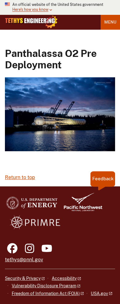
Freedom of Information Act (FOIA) (46, 293)
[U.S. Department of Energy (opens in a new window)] (32, 205)
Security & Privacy (23, 278)
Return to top (20, 177)
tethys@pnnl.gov (24, 260)
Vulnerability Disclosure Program (44, 285)
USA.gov (99, 293)
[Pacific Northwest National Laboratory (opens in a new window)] (80, 205)
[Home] (31, 22)
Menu (110, 22)
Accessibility (64, 278)
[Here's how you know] (60, 7)
